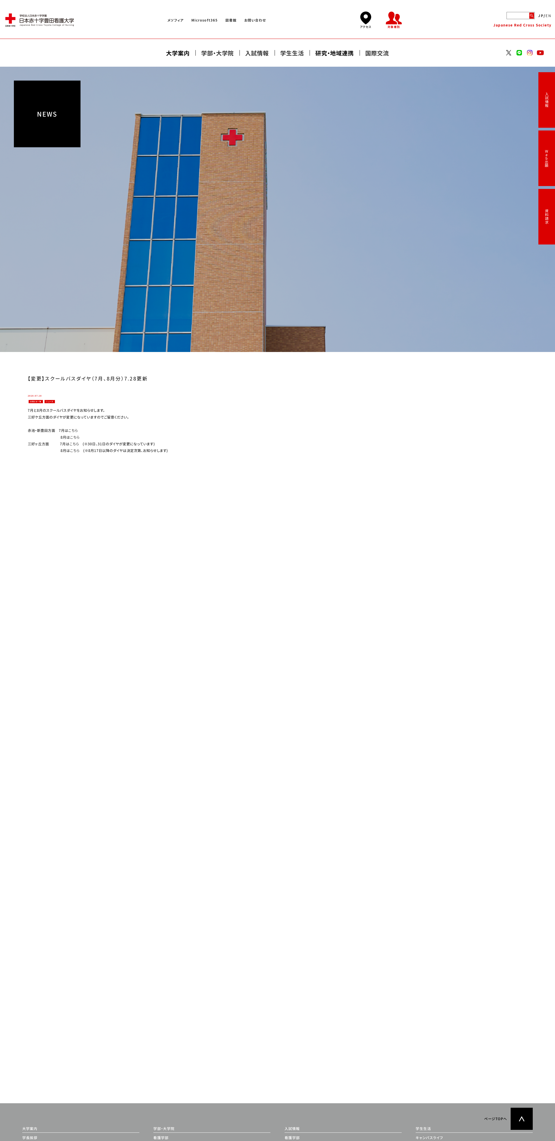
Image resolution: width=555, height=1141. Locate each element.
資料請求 (546, 216)
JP (541, 15)
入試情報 (546, 100)
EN (549, 15)
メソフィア (175, 20)
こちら (75, 437)
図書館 (230, 20)
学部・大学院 (164, 1128)
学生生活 (423, 1128)
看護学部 (161, 1137)
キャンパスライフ (429, 1137)
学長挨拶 (30, 1137)
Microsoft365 (204, 20)
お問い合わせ (255, 20)
